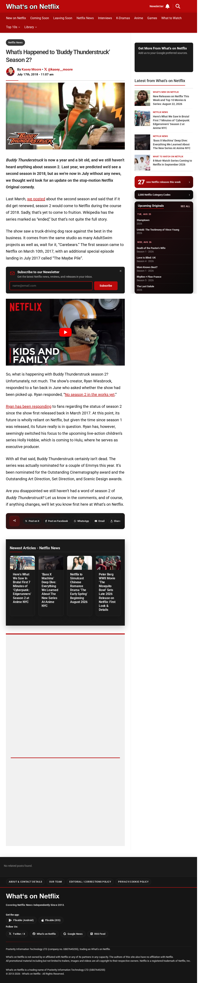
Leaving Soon (62, 18)
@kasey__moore (60, 69)
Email (101, 521)
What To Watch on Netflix (168, 156)
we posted (36, 199)
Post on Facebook (58, 521)
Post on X (34, 521)
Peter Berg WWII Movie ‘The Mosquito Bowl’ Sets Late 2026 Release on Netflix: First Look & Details (107, 592)
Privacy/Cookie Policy (133, 881)
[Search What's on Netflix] (178, 6)
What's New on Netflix (166, 92)
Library (29, 27)
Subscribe (106, 285)
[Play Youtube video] (65, 332)
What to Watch (171, 18)
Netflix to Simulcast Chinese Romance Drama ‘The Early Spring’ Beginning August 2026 (78, 588)
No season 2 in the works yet (90, 394)
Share (117, 521)
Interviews (105, 18)
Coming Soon (39, 18)
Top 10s (11, 27)
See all (185, 206)
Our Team (55, 881)
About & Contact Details (25, 881)
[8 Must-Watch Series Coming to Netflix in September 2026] (142, 162)
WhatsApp (83, 521)
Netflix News (85, 18)
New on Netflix (16, 18)
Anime (138, 18)
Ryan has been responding (28, 406)
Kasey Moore (31, 69)
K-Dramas (123, 18)
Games (152, 18)
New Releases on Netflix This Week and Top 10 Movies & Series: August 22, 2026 (171, 100)
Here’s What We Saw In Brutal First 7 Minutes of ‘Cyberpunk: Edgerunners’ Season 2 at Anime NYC (22, 588)
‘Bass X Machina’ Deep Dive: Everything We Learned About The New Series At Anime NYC (50, 590)
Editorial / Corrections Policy (90, 881)
